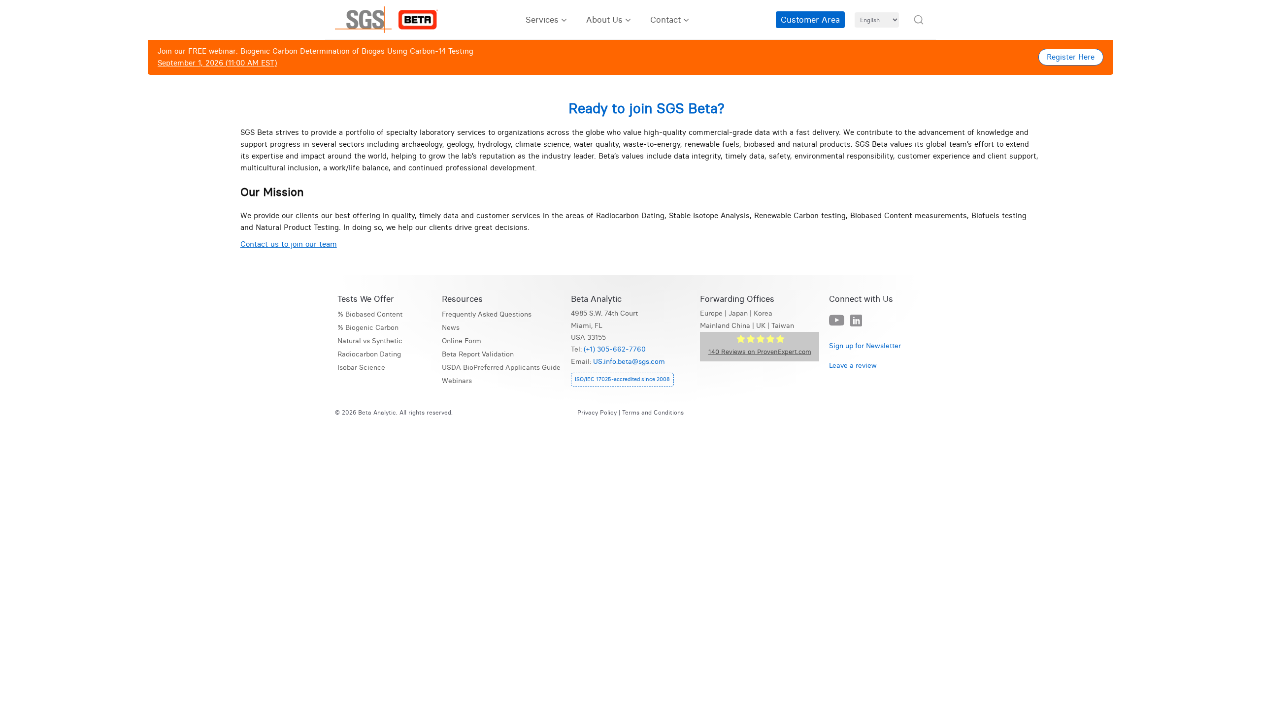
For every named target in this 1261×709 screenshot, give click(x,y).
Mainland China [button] (725, 326)
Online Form (461, 341)
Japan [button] (738, 313)
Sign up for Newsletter (865, 346)
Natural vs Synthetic (369, 341)
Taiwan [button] (782, 326)
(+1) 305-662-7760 (615, 349)
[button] (918, 19)
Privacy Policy (597, 412)
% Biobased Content (369, 314)
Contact (665, 19)
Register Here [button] (1071, 57)
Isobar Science (361, 367)
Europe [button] (711, 313)
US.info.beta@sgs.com (629, 361)
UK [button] (760, 326)
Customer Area (810, 19)
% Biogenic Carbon (367, 327)
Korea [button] (763, 313)
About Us (604, 19)
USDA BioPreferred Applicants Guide (501, 367)
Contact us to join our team (288, 244)
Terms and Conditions (653, 412)
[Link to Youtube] (836, 321)
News (451, 327)
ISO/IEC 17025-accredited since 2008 (622, 379)
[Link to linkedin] (856, 321)
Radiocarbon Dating (369, 354)
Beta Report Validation (478, 354)
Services (542, 19)
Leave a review (853, 365)
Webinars (457, 381)
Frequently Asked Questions (486, 314)
